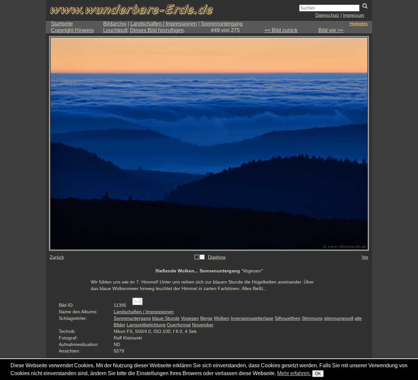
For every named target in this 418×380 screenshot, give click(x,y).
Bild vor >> (330, 30)
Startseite (62, 23)
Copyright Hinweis (72, 30)
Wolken (221, 318)
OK (318, 373)
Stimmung (312, 318)
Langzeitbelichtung (146, 324)
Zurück (57, 257)
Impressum (353, 15)
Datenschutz (327, 15)
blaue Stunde (166, 318)
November (203, 324)
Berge (206, 318)
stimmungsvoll (338, 318)
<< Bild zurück (281, 30)
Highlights (358, 23)
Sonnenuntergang (222, 23)
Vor (365, 257)
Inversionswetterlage (252, 318)
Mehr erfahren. (294, 373)
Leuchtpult (115, 30)
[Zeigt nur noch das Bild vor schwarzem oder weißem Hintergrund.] (199, 257)
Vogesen (190, 318)
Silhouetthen (287, 318)
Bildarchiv (114, 23)
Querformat (179, 324)
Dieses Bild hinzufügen (157, 30)
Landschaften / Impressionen (163, 23)
